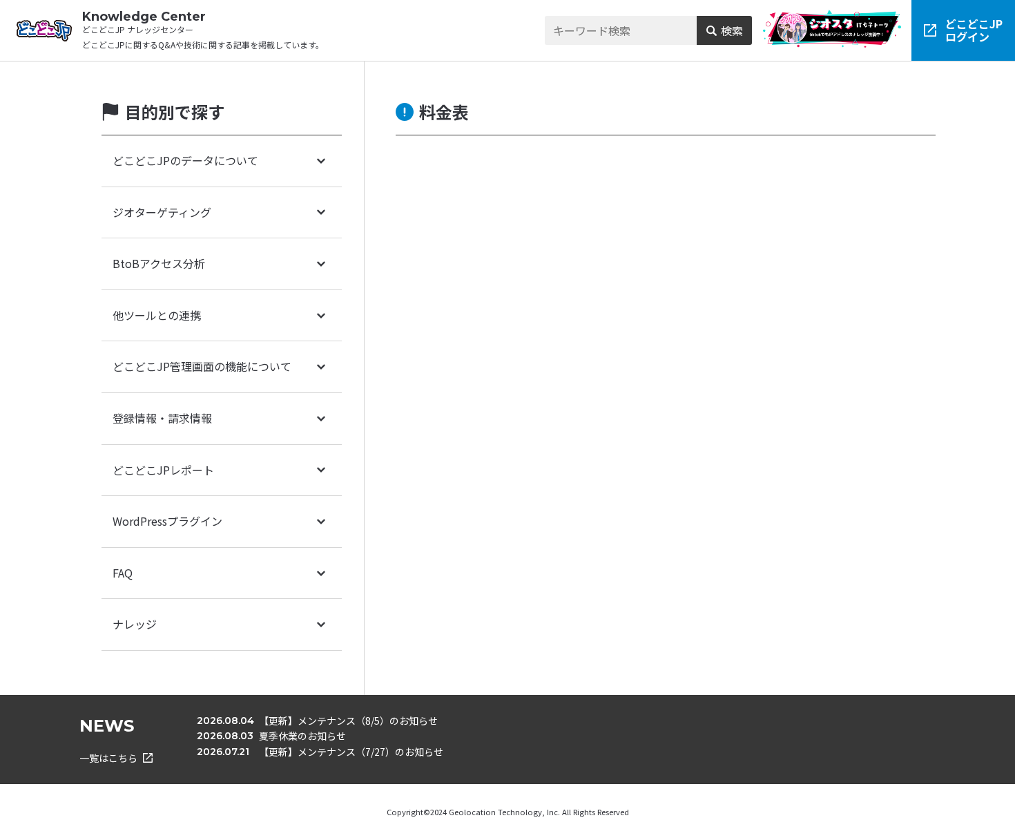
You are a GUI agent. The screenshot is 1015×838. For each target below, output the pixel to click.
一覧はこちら (108, 758)
